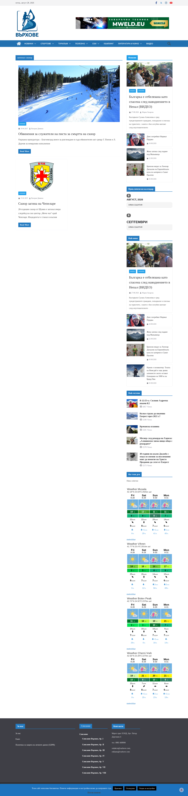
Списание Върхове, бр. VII (93, 767)
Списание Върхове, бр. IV (93, 756)
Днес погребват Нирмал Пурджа (157, 138)
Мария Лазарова (147, 112)
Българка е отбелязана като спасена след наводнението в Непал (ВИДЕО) (149, 101)
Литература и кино (128, 43)
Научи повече (94, 792)
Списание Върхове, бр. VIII (94, 773)
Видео (149, 43)
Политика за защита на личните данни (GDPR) (35, 745)
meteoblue (131, 539)
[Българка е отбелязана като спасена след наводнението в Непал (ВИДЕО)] (149, 74)
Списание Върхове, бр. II (93, 745)
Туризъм (63, 43)
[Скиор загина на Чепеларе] (41, 177)
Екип (18, 739)
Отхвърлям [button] (130, 788)
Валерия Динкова (37, 129)
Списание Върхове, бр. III (93, 750)
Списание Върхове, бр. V (93, 762)
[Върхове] (19, 43)
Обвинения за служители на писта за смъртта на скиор (56, 134)
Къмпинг (109, 43)
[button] (34, 44)
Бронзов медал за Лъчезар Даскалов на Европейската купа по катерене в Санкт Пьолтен (158, 170)
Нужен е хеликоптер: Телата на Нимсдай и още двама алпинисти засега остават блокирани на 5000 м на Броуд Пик (158, 373)
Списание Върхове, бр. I (92, 739)
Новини (28, 43)
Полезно (80, 43)
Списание (83, 734)
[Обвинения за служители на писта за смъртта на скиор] (69, 93)
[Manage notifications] (181, 790)
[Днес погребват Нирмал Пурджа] (136, 140)
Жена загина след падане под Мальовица (157, 152)
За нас (18, 733)
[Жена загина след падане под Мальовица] (136, 155)
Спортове (46, 43)
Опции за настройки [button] (147, 788)
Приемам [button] (118, 788)
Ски (94, 43)
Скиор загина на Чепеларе (37, 203)
